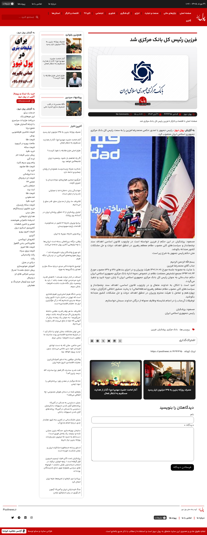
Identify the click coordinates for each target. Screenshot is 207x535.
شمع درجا (30, 128)
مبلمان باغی (29, 186)
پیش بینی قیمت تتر (25, 155)
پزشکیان (162, 329)
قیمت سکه (29, 147)
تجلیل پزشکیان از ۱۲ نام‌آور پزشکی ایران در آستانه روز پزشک (62, 214)
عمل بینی (30, 212)
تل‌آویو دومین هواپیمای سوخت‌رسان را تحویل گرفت (63, 181)
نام (192, 414)
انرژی (137, 13)
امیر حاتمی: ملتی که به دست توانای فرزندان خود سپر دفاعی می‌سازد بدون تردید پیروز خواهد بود (64, 348)
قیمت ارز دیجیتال (26, 178)
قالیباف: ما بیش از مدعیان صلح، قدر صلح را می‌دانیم (62, 203)
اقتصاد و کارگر (72, 13)
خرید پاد (31, 170)
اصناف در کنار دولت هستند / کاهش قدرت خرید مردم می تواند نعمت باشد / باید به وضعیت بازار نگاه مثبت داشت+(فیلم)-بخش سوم (62, 281)
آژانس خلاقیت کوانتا (12, 531)
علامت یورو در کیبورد (25, 143)
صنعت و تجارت (151, 13)
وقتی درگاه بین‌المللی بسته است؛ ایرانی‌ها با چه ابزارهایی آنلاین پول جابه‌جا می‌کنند (62, 243)
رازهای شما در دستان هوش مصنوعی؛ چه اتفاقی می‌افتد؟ (62, 393)
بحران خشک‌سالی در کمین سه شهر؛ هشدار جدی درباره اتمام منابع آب (62, 421)
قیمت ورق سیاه (27, 251)
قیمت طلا (30, 139)
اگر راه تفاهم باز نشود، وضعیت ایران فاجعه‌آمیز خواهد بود (64, 160)
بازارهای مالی (170, 13)
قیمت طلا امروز (28, 247)
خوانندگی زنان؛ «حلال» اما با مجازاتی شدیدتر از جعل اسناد (65, 192)
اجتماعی (99, 13)
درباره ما (52, 4)
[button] (120, 341)
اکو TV (87, 13)
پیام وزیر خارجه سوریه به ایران (67, 233)
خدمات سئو (29, 113)
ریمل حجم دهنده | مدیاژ (23, 270)
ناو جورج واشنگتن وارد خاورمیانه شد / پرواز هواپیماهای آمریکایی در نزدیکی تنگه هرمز (61, 255)
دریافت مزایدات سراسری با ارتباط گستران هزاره (23, 122)
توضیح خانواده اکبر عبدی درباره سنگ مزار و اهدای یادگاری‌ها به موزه (61, 268)
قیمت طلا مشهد (27, 166)
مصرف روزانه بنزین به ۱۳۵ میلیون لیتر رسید (55, 43)
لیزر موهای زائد (27, 116)
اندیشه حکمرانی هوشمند (23, 220)
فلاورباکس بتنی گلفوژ (24, 243)
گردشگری (125, 13)
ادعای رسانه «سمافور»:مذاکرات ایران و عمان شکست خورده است (64, 449)
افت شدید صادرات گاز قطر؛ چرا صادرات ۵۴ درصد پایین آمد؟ (62, 372)
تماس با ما (37, 4)
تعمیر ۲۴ (30, 182)
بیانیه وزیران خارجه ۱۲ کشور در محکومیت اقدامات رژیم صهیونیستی (63, 224)
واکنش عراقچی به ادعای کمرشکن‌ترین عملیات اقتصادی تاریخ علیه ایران (64, 361)
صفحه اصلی (185, 13)
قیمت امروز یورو (27, 232)
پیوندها (21, 4)
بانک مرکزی (172, 329)
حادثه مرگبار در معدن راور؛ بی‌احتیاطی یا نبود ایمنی (63, 383)
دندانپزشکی (29, 174)
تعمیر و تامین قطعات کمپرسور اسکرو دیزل (24, 226)
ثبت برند (31, 189)
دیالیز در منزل (28, 262)
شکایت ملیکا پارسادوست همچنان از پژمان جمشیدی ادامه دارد (62, 170)
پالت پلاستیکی (28, 255)
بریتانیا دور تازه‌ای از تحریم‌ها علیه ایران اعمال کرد (63, 480)
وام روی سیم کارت (26, 163)
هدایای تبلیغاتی (27, 216)
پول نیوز (179, 130)
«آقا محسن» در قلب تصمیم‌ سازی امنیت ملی (54, 106)
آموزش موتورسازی (26, 266)
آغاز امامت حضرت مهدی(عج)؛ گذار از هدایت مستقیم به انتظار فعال (54, 61)
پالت (33, 258)
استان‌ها (56, 13)
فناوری (112, 13)
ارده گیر (31, 159)
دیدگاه (189, 425)
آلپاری (32, 235)
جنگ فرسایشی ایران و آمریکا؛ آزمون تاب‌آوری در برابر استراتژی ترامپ (65, 491)
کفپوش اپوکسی (26, 239)
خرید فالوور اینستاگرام (24, 208)
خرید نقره (30, 151)
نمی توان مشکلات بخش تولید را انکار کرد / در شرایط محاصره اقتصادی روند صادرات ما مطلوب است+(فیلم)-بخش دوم (62, 335)
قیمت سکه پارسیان (25, 205)
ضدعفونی (30, 197)
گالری (188, 21)
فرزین (154, 329)
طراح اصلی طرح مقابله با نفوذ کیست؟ (54, 77)
